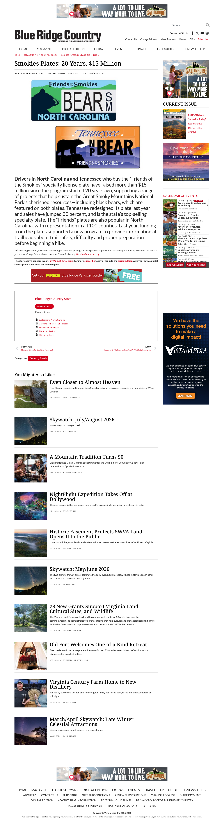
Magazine (39, 790)
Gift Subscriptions (96, 795)
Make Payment (168, 39)
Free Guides (165, 49)
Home (23, 49)
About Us (30, 795)
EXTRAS (99, 49)
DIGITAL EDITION (73, 49)
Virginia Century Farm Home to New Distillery (93, 684)
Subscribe (203, 39)
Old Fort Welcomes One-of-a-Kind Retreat (98, 644)
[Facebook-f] (192, 33)
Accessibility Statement (86, 805)
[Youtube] (202, 33)
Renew (183, 39)
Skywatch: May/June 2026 (79, 569)
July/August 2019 (98, 73)
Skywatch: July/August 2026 (82, 419)
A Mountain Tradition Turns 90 (87, 456)
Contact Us (131, 39)
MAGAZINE (44, 49)
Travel (141, 49)
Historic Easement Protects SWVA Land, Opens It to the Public (97, 534)
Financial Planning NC (49, 327)
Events (120, 49)
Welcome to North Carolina (52, 319)
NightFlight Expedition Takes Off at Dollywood (91, 496)
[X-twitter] (197, 33)
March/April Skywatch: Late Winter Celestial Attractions (92, 721)
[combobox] (187, 25)
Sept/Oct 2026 (196, 114)
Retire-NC (149, 805)
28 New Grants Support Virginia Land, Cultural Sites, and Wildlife (95, 608)
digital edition (125, 260)
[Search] (207, 25)
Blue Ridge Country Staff (53, 299)
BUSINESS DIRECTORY (122, 805)
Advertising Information (77, 800)
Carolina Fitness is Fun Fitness (53, 323)
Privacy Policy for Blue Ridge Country (164, 800)
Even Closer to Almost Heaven (85, 382)
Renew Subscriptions (130, 795)
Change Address (148, 39)
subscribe (89, 260)
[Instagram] (207, 33)
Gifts (192, 39)
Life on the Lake (46, 335)
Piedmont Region (47, 331)
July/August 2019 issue (60, 260)
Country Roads (49, 55)
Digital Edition (95, 790)
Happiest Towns (65, 790)
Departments (31, 55)
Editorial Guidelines (116, 800)
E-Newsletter (195, 49)
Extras (118, 790)
